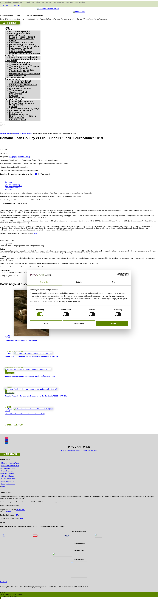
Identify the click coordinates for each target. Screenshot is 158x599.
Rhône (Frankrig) (17, 50)
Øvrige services (12, 79)
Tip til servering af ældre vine (23, 59)
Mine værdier (15, 112)
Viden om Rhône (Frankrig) (21, 70)
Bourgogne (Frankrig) (19, 31)
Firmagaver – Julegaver (20, 88)
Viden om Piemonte (18, 68)
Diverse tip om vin (17, 75)
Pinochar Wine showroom (21, 101)
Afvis (46, 323)
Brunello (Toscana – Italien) (22, 37)
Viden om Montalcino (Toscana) (24, 66)
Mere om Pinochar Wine (10, 463)
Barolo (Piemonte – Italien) (21, 44)
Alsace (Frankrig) (17, 35)
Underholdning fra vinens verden (24, 74)
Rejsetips (13, 96)
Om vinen (8, 182)
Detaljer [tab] (79, 282)
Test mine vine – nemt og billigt (24, 108)
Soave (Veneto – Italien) (20, 52)
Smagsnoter (9, 189)
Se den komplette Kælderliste (23, 57)
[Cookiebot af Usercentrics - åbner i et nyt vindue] (118, 274)
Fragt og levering (7, 481)
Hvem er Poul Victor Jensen (22, 116)
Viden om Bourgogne (19, 62)
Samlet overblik (16, 77)
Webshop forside (5, 133)
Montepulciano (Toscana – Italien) (21, 40)
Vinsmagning (15, 90)
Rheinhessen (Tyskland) (20, 48)
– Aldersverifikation (7, 476)
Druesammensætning (12, 188)
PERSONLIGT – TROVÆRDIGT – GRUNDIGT (79, 450)
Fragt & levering (16, 118)
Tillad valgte (79, 323)
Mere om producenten (13, 184)
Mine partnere (16, 105)
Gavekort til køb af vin (19, 92)
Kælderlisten (11, 55)
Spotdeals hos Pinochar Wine (23, 85)
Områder (9, 29)
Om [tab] (113, 282)
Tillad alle (112, 323)
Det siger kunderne (18, 114)
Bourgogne (15, 133)
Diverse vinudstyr (17, 97)
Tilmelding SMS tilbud (19, 83)
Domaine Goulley (26, 133)
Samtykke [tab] (44, 282)
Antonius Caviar (16, 86)
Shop (7, 28)
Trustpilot (3, 582)
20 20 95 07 (20, 510)
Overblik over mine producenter (24, 53)
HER (35, 233)
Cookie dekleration (8, 479)
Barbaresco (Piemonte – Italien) (24, 46)
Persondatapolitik (17, 120)
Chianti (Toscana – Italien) (21, 42)
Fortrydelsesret (6, 471)
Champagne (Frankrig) (19, 33)
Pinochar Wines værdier (10, 466)
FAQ (3, 486)
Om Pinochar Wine (13, 99)
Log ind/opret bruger (10, 5)
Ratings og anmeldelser (13, 186)
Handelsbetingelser (8, 468)
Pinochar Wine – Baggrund (21, 103)
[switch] (66, 314)
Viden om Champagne (20, 64)
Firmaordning (15, 94)
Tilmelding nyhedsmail (20, 81)
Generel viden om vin (19, 72)
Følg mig (13, 107)
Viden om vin (11, 61)
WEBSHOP (10, 22)
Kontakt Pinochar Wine (20, 110)
